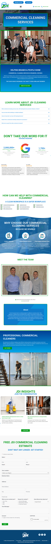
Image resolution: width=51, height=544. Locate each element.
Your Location (5, 470)
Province (28, 491)
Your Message (6, 506)
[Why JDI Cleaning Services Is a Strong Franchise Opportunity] (38, 405)
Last (27, 462)
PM (3, 504)
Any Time (5, 501)
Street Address (5, 486)
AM (3, 502)
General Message (23, 501)
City (3, 491)
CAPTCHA (32, 515)
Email (3, 464)
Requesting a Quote (23, 502)
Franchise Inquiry (23, 504)
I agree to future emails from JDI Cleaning (11, 517)
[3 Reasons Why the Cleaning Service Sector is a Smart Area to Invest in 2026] (13, 405)
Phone (28, 464)
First (3, 462)
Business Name (5, 475)
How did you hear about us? (41, 499)
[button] (21, 6)
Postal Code (4, 496)
